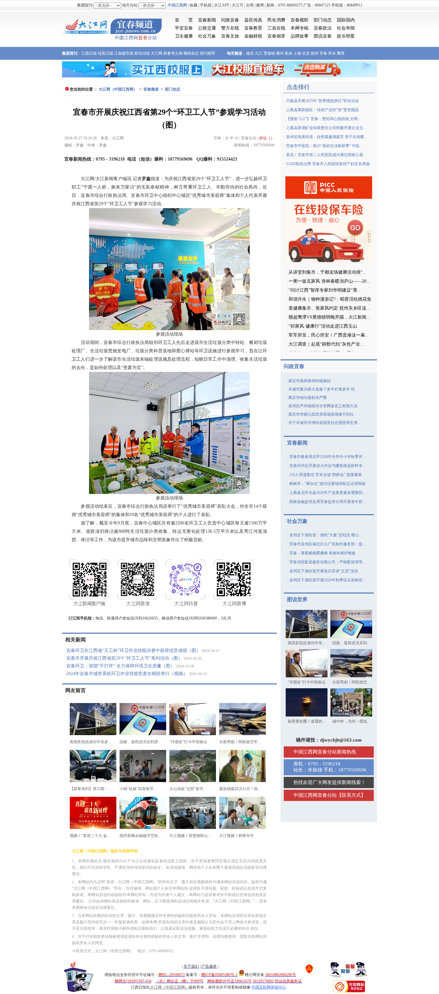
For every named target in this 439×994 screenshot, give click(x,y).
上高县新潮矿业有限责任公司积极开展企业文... (326, 128)
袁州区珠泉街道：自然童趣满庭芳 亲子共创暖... (326, 137)
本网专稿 (300, 28)
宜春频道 (151, 89)
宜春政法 (323, 28)
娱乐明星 (346, 36)
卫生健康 (184, 36)
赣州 (280, 53)
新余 (288, 53)
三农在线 (276, 28)
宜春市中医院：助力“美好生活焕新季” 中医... (324, 146)
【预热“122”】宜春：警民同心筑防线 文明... (323, 119)
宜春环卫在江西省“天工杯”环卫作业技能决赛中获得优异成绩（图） (133, 650)
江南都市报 (123, 53)
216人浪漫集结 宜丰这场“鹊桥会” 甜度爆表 (325, 474)
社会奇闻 (346, 28)
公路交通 (207, 28)
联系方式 (351, 795)
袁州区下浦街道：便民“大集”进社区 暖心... (325, 535)
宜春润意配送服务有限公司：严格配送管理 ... (327, 562)
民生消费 (276, 20)
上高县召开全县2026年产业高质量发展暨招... (327, 492)
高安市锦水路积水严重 (307, 397)
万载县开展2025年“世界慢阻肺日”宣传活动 (322, 101)
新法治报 (142, 53)
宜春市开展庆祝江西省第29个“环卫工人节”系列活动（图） (124, 658)
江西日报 (89, 53)
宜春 (323, 53)
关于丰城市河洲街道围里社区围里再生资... (324, 422)
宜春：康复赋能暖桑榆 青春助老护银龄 (322, 553)
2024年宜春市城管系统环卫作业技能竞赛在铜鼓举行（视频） (127, 673)
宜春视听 (300, 20)
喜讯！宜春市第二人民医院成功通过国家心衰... (326, 155)
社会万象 (207, 36)
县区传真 (253, 20)
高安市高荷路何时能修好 (309, 381)
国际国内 (346, 20)
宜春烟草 (276, 36)
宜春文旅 (230, 36)
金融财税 (253, 36)
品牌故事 (300, 36)
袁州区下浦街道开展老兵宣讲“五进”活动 (323, 571)
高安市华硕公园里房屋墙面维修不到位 (321, 414)
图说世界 (297, 599)
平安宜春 (184, 28)
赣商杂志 (191, 53)
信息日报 (105, 53)
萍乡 (332, 53)
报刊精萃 (207, 53)
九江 (259, 53)
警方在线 (230, 28)
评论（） (266, 138)
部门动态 (323, 20)
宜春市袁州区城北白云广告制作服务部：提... (327, 544)
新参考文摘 (173, 53)
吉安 (306, 53)
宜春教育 (253, 28)
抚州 (314, 53)
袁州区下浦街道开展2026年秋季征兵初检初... (327, 580)
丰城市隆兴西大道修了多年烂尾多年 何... (323, 389)
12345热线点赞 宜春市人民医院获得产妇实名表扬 (328, 164)
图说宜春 (323, 36)
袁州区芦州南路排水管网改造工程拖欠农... (324, 406)
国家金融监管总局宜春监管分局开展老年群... (327, 501)
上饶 (297, 53)
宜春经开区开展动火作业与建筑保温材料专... (327, 465)
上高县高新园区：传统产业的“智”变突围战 (322, 110)
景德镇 (269, 53)
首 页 (184, 20)
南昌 (250, 53)
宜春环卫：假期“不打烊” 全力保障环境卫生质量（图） (120, 666)
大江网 (156, 53)
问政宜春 (230, 20)
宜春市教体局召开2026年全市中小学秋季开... (327, 456)
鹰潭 (341, 53)
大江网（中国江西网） (118, 89)
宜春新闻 (207, 20)
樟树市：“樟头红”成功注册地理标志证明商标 (327, 483)
